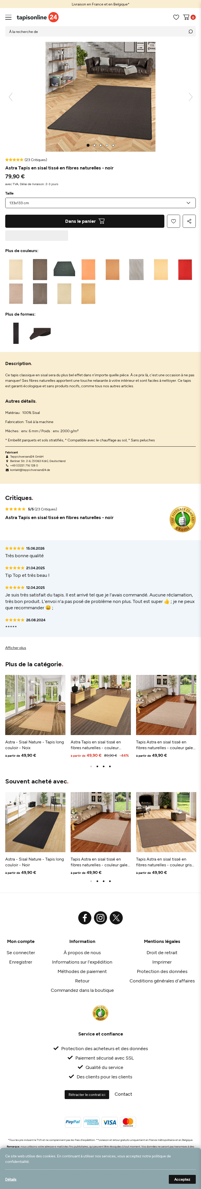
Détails (10, 1179)
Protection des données (162, 971)
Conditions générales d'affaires (162, 980)
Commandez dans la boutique (82, 990)
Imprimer (162, 962)
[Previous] (10, 97)
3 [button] (103, 766)
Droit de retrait (162, 952)
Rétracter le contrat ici (87, 1094)
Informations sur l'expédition (82, 962)
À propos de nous (82, 952)
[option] (100, 4)
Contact (123, 1094)
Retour (82, 980)
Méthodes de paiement (82, 971)
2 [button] (97, 766)
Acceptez (182, 1179)
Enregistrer (20, 962)
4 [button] (110, 766)
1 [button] (91, 766)
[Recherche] (190, 31)
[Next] (190, 97)
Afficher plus (15, 647)
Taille (9, 193)
